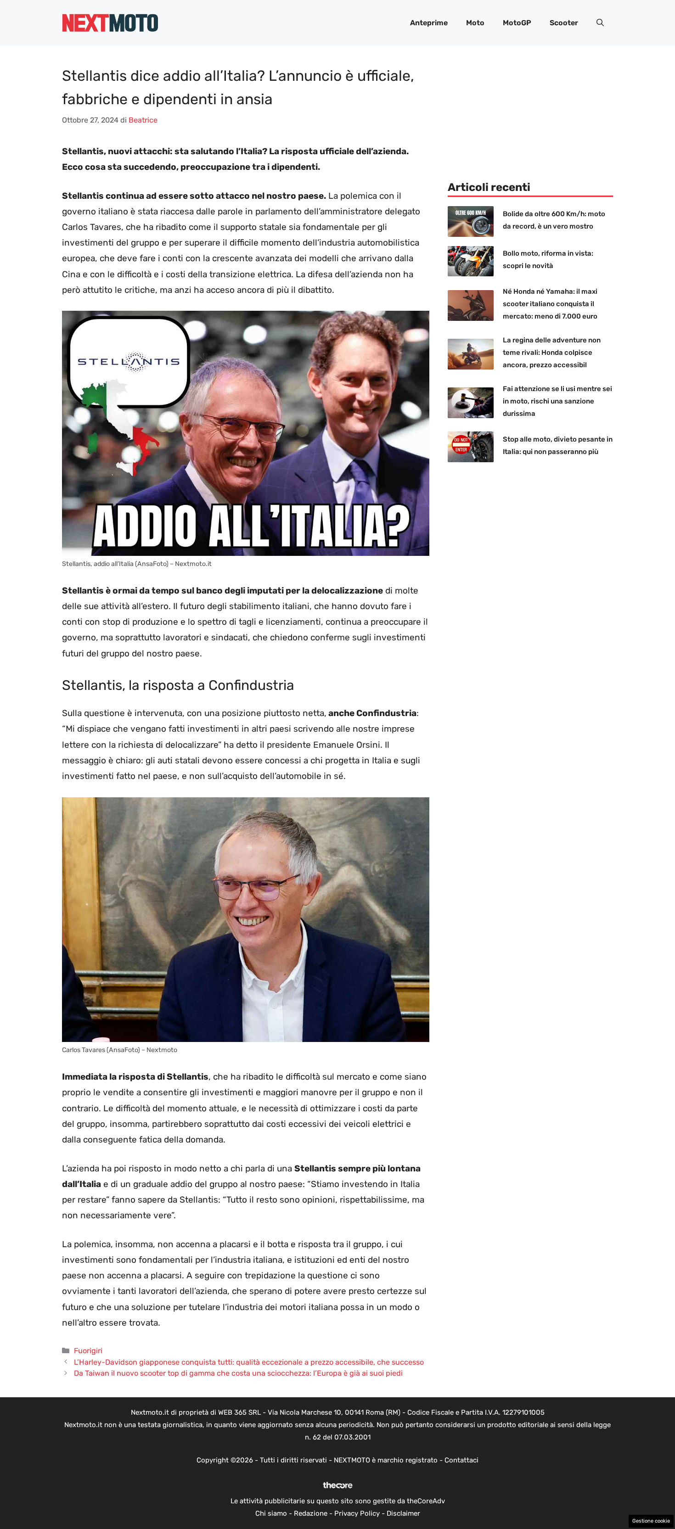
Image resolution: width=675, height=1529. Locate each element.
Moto (475, 22)
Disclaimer (403, 1513)
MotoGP (517, 22)
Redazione (310, 1513)
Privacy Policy (357, 1513)
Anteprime (429, 22)
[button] (600, 23)
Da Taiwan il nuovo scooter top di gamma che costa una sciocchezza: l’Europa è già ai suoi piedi (238, 1373)
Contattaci (461, 1460)
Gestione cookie (651, 1521)
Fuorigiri (88, 1350)
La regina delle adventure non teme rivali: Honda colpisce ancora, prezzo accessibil (552, 352)
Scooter (564, 22)
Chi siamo (271, 1513)
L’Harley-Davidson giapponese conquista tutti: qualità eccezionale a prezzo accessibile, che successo (249, 1362)
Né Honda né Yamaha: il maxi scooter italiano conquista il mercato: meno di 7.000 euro (550, 303)
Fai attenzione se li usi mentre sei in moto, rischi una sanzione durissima (557, 401)
